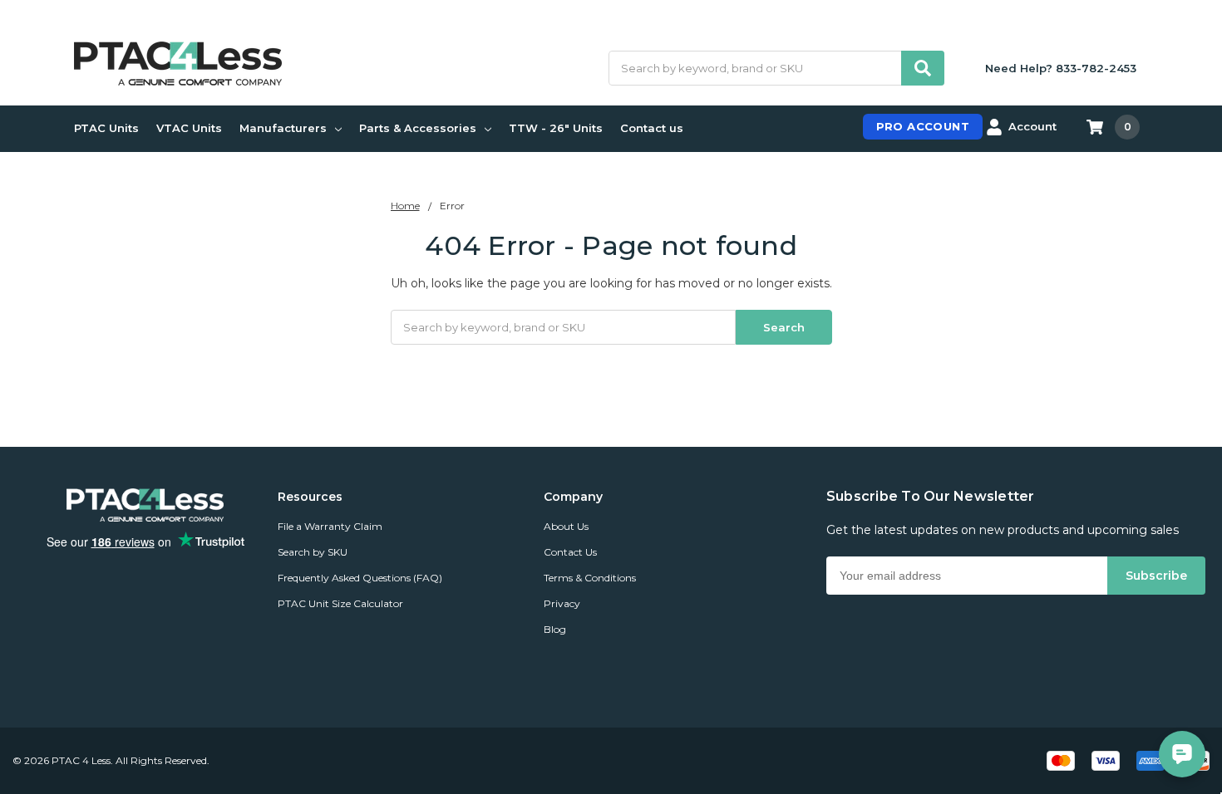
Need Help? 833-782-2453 (1060, 68)
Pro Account (922, 126)
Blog (555, 629)
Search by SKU (312, 552)
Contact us (651, 128)
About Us (566, 526)
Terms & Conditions (590, 577)
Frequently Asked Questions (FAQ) (360, 577)
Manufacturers (283, 128)
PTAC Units (106, 128)
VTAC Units (189, 128)
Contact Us (570, 552)
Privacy (562, 603)
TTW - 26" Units (556, 128)
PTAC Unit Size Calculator (340, 603)
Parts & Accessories (417, 128)
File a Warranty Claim (330, 526)
